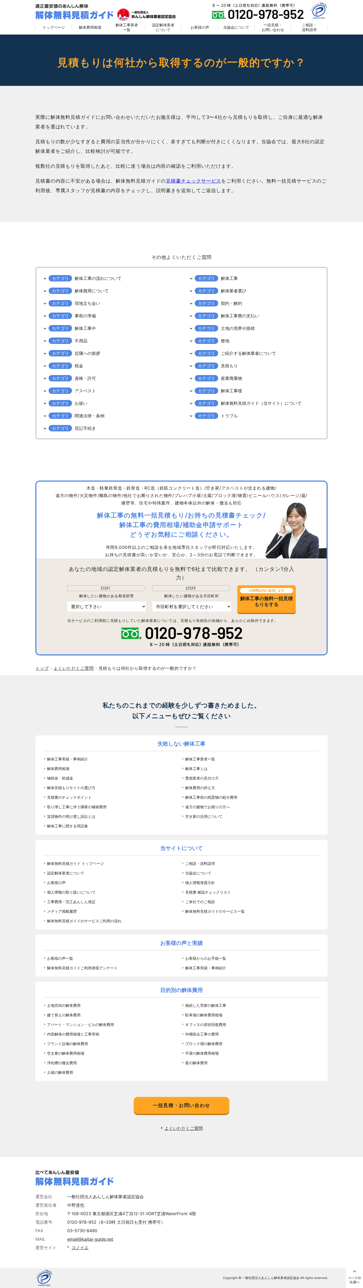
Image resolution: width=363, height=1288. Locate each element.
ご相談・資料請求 (309, 27)
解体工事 (229, 278)
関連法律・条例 (89, 415)
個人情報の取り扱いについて (71, 892)
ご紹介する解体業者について (248, 353)
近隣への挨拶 (87, 353)
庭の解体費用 (196, 1062)
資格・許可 (85, 378)
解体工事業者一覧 (127, 27)
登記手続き (85, 428)
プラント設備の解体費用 (67, 1043)
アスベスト (85, 390)
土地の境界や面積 (238, 328)
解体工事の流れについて (98, 278)
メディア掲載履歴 (62, 911)
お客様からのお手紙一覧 (205, 958)
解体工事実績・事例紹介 (67, 759)
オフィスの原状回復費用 (205, 1024)
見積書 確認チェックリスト (208, 892)
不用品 (81, 340)
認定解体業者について (163, 27)
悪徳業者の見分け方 (202, 778)
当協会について (236, 27)
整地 (225, 340)
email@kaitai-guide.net (90, 1239)
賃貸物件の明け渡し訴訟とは (71, 816)
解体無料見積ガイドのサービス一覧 (215, 911)
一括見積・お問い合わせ (273, 27)
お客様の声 (200, 27)
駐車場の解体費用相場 (203, 1015)
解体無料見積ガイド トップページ (75, 863)
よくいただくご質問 (183, 1128)
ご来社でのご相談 (200, 901)
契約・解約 (231, 303)
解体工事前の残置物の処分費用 (211, 797)
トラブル (229, 415)
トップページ (54, 27)
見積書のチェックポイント (69, 797)
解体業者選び (233, 290)
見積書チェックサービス (193, 181)
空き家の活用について (203, 816)
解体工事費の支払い (240, 315)
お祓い (81, 403)
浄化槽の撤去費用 (62, 1062)
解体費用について (92, 290)
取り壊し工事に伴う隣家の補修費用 (77, 807)
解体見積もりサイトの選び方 (71, 787)
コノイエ (79, 1247)
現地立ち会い (87, 303)
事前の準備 (85, 315)
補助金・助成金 (60, 778)
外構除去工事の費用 (202, 1034)
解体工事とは (196, 768)
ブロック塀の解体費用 (203, 1043)
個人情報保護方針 (200, 882)
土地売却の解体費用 (64, 1005)
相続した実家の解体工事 (205, 1005)
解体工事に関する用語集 (67, 826)
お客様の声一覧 (60, 958)
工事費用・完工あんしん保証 (71, 901)
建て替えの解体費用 (64, 1015)
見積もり (229, 365)
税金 (79, 365)
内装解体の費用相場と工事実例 (73, 1034)
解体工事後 (231, 390)
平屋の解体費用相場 (202, 1053)
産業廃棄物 (231, 378)
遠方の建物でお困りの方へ (207, 807)
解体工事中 (85, 328)
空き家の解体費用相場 (65, 1053)
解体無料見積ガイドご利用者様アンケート (82, 968)
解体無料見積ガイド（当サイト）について (261, 403)
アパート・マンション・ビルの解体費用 (80, 1024)
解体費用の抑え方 (200, 787)
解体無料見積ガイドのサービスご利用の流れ (84, 921)
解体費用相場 (90, 27)
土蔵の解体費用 (60, 1072)
